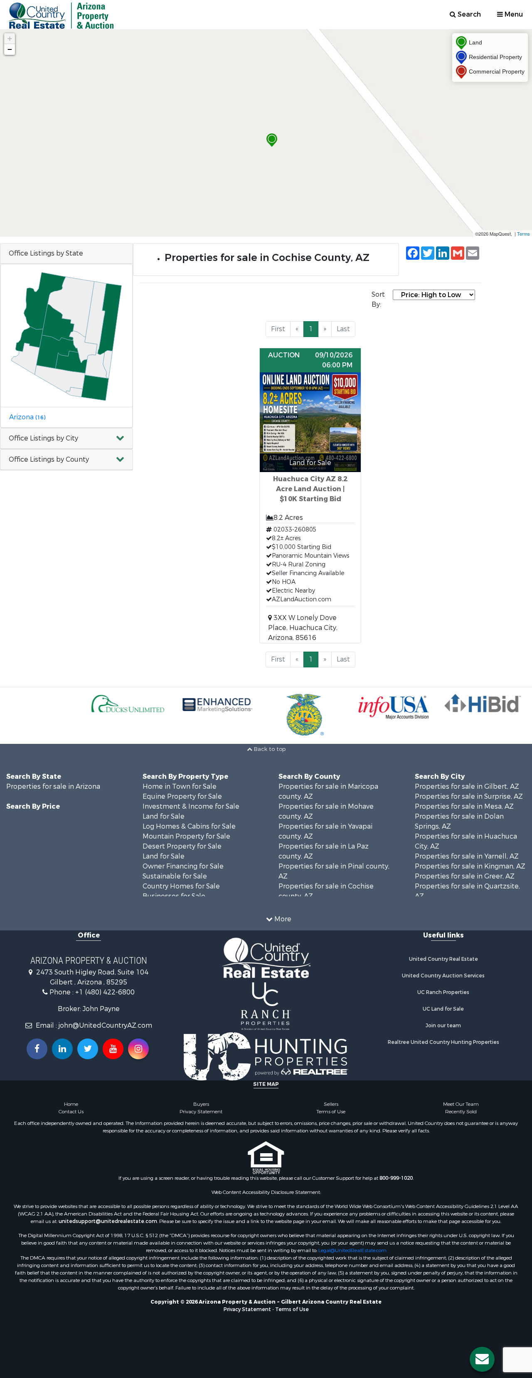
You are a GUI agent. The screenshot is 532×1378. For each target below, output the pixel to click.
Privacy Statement (201, 1111)
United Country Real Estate (443, 959)
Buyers (201, 1104)
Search (468, 14)
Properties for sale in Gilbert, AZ (467, 786)
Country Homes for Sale (181, 886)
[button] (66, 438)
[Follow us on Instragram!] (138, 1048)
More (282, 919)
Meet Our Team (461, 1104)
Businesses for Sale (174, 896)
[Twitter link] (87, 1048)
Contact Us (71, 1111)
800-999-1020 (396, 1178)
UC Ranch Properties (443, 992)
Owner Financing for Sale (183, 866)
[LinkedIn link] (62, 1048)
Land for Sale (164, 816)
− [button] (9, 49)
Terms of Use (330, 1111)
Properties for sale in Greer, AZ (465, 876)
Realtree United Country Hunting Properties (443, 1042)
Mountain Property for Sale (186, 836)
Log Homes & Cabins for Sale (189, 826)
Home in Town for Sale (180, 786)
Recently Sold (461, 1111)
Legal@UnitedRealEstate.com (352, 1250)
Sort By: (378, 299)
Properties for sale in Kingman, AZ (470, 866)
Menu (513, 14)
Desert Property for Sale (182, 846)
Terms (523, 233)
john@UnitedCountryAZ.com (105, 1025)
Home (71, 1104)
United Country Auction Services (443, 975)
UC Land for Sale (443, 1009)
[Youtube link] (113, 1048)
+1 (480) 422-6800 (105, 992)
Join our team (443, 1025)
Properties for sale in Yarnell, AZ (467, 856)
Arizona (27, 417)
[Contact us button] (482, 1359)
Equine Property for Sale (182, 796)
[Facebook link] (37, 1048)
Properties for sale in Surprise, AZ (469, 796)
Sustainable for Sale (175, 876)
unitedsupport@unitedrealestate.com (108, 1221)
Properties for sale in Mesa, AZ (464, 806)
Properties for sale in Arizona (53, 786)
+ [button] (9, 38)
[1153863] (272, 140)
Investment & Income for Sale (191, 806)
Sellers (331, 1104)
